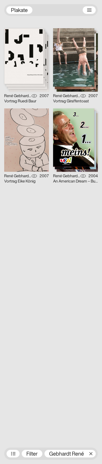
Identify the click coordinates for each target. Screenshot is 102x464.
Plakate (19, 10)
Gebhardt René (66, 454)
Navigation (89, 10)
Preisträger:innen (13, 453)
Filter (32, 454)
